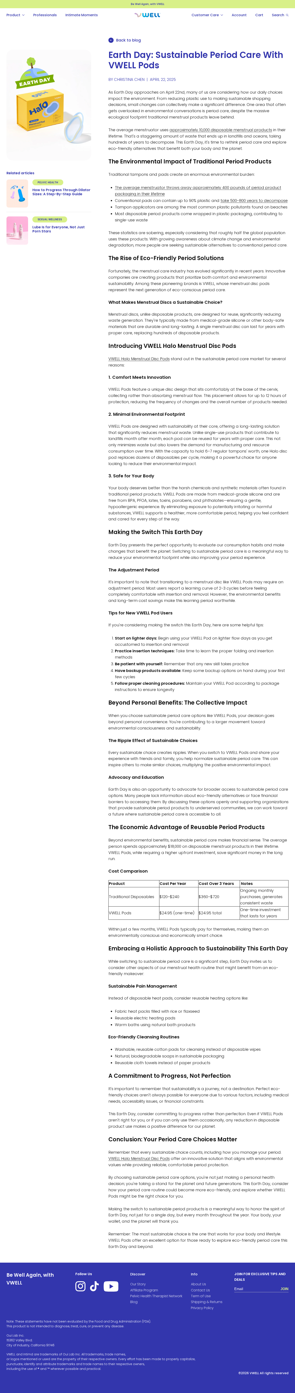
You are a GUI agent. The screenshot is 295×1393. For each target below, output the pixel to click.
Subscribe (190, 713)
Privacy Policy (104, 740)
